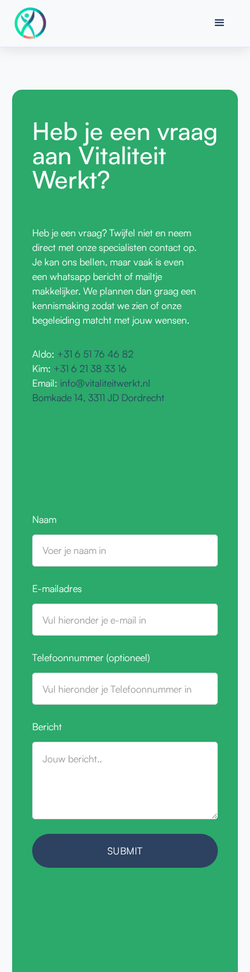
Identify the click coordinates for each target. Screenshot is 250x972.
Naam (44, 519)
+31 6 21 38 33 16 (90, 368)
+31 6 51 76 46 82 (95, 354)
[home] (33, 23)
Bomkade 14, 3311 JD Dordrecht (98, 397)
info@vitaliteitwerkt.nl (105, 383)
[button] (219, 23)
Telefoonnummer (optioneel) (91, 657)
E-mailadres (57, 588)
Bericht (47, 727)
